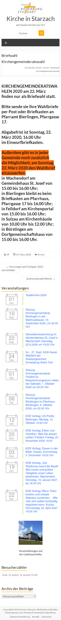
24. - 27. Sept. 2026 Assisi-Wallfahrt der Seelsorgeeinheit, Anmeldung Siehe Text (42, 357)
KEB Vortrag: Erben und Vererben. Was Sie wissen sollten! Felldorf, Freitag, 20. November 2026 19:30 (42, 435)
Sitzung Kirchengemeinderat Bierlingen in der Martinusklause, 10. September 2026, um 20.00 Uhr (42, 318)
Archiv (41, 254)
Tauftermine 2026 (36, 295)
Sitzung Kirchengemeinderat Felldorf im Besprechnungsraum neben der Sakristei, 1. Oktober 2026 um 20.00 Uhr (42, 378)
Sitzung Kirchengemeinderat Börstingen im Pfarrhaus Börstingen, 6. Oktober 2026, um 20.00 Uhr (40, 401)
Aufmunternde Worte (40, 278)
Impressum (46, 616)
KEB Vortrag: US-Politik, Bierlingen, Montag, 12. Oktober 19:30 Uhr (40, 419)
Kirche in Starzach (30, 18)
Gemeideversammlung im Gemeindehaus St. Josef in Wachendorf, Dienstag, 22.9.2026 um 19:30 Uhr (42, 339)
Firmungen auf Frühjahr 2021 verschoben (22, 268)
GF (7, 254)
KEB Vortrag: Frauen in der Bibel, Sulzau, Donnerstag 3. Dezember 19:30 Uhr (42, 451)
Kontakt (35, 616)
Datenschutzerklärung (20, 616)
